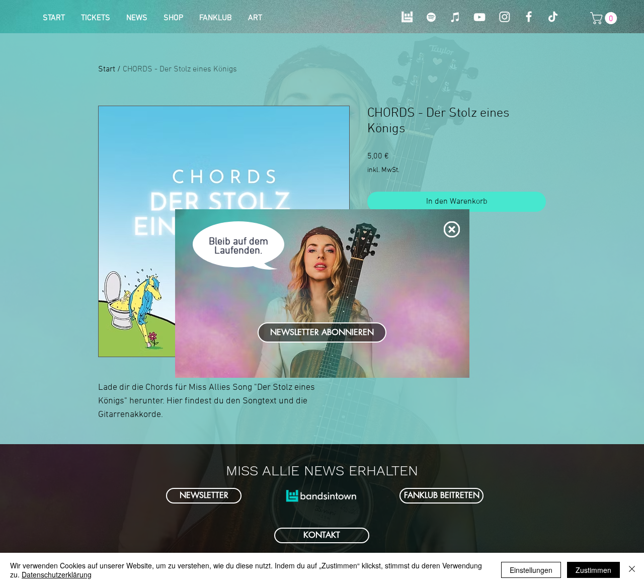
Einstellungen (531, 570)
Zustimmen (593, 570)
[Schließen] (632, 570)
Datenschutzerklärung (57, 574)
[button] (452, 229)
